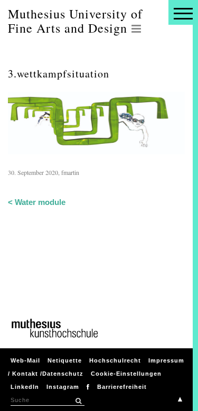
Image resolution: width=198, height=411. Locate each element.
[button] (78, 401)
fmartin (70, 172)
